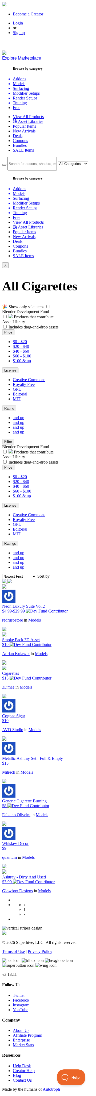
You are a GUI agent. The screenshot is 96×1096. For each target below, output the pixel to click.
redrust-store (12, 620)
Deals (17, 136)
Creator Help (24, 1070)
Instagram (21, 1005)
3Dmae (8, 687)
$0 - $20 (20, 341)
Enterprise (21, 1040)
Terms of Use (13, 951)
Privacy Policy (40, 951)
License (10, 370)
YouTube (20, 1009)
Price (8, 332)
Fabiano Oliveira (16, 814)
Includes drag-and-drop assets (33, 327)
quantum (9, 857)
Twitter (19, 995)
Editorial (20, 394)
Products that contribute (33, 317)
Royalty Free (24, 384)
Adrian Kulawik (16, 653)
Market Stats (23, 1045)
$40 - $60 (21, 351)
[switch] (48, 306)
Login (18, 23)
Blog (17, 1075)
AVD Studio (12, 729)
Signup (19, 32)
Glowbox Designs (17, 891)
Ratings (10, 543)
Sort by (43, 576)
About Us (21, 1030)
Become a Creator (28, 14)
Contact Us (22, 1080)
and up (18, 417)
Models (34, 620)
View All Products (28, 116)
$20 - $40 (21, 346)
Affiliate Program (27, 1035)
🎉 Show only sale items (23, 307)
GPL (17, 389)
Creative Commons (29, 379)
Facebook (21, 1000)
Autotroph (51, 1089)
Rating (9, 408)
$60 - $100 (22, 356)
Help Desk (22, 1066)
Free (16, 107)
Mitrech (8, 772)
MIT (17, 399)
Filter (8, 442)
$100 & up (22, 361)
